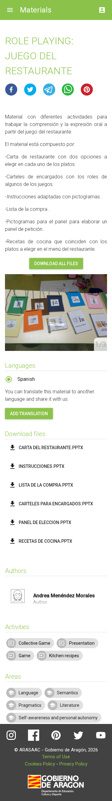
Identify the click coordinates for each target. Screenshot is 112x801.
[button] (11, 89)
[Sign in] (102, 8)
